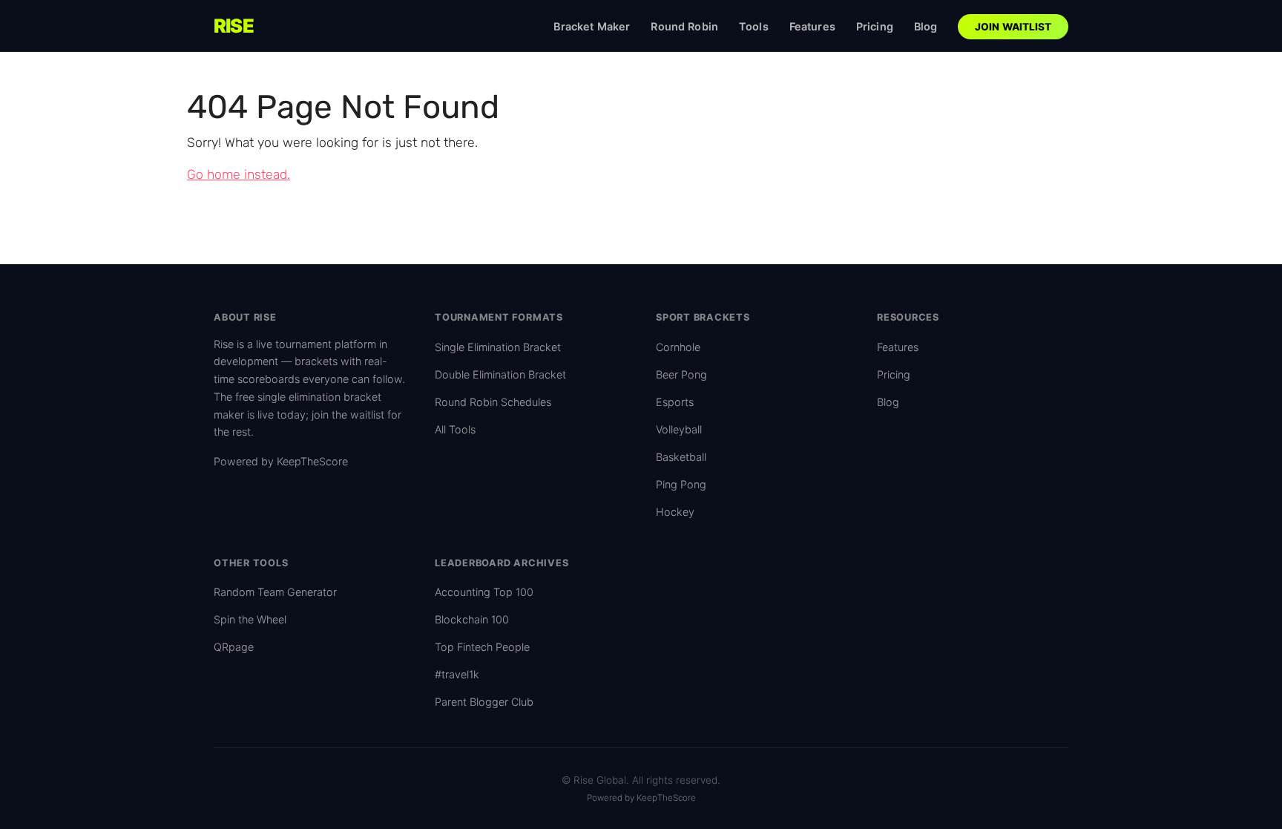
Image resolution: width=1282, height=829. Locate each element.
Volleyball (679, 429)
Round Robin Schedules (493, 402)
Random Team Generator (275, 592)
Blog (926, 26)
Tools (754, 26)
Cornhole (678, 347)
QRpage (234, 646)
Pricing (874, 26)
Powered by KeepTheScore (281, 461)
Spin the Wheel (250, 619)
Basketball (681, 456)
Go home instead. (238, 174)
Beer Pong (681, 374)
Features (812, 26)
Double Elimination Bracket (500, 374)
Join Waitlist (1013, 27)
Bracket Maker (591, 26)
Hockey (675, 511)
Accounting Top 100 (484, 592)
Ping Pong (681, 484)
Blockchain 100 (472, 619)
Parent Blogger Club (484, 701)
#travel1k (457, 674)
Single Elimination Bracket (498, 347)
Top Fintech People (482, 646)
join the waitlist (348, 414)
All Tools (455, 429)
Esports (675, 402)
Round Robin (684, 26)
